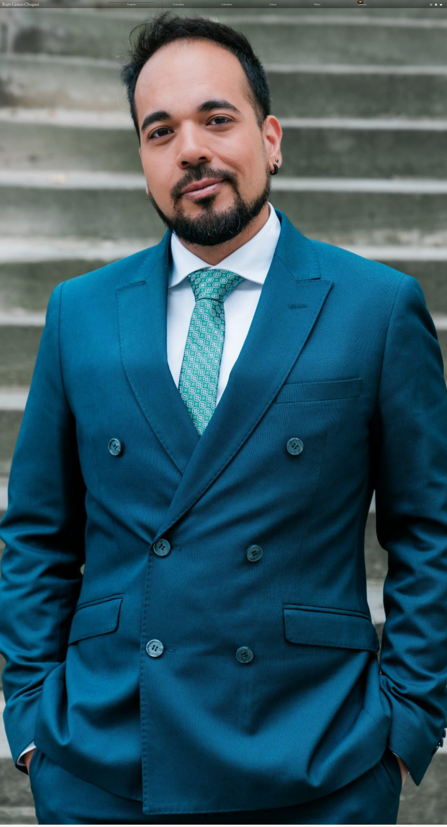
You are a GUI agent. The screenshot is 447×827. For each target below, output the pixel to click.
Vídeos (317, 4)
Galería (272, 4)
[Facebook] (436, 4)
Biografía (131, 4)
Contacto (362, 4)
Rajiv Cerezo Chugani (20, 4)
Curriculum (178, 4)
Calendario (226, 4)
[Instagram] (431, 4)
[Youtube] (441, 4)
